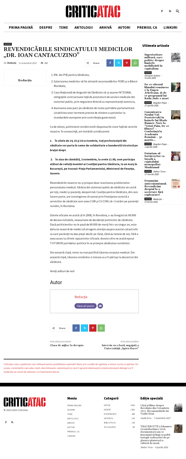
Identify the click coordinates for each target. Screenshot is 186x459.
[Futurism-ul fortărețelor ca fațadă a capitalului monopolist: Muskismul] (175, 156)
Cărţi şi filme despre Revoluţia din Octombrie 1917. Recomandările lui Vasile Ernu (154, 409)
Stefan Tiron (159, 171)
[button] (177, 11)
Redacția (11, 62)
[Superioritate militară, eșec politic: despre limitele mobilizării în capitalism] (175, 57)
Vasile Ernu (145, 418)
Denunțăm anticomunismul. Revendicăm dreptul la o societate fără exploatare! (155, 187)
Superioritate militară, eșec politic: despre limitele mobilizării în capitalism (154, 61)
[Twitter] (118, 63)
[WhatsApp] (135, 63)
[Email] (100, 306)
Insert (7, 44)
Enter (148, 72)
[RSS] (170, 11)
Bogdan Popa (160, 102)
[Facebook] (162, 11)
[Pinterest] (126, 63)
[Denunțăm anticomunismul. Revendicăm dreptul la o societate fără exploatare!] (175, 183)
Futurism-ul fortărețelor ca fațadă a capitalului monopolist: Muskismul (154, 160)
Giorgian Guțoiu (152, 75)
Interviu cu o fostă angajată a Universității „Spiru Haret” (120, 347)
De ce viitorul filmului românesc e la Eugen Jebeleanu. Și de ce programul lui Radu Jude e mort (156, 91)
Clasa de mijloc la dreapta (66, 345)
